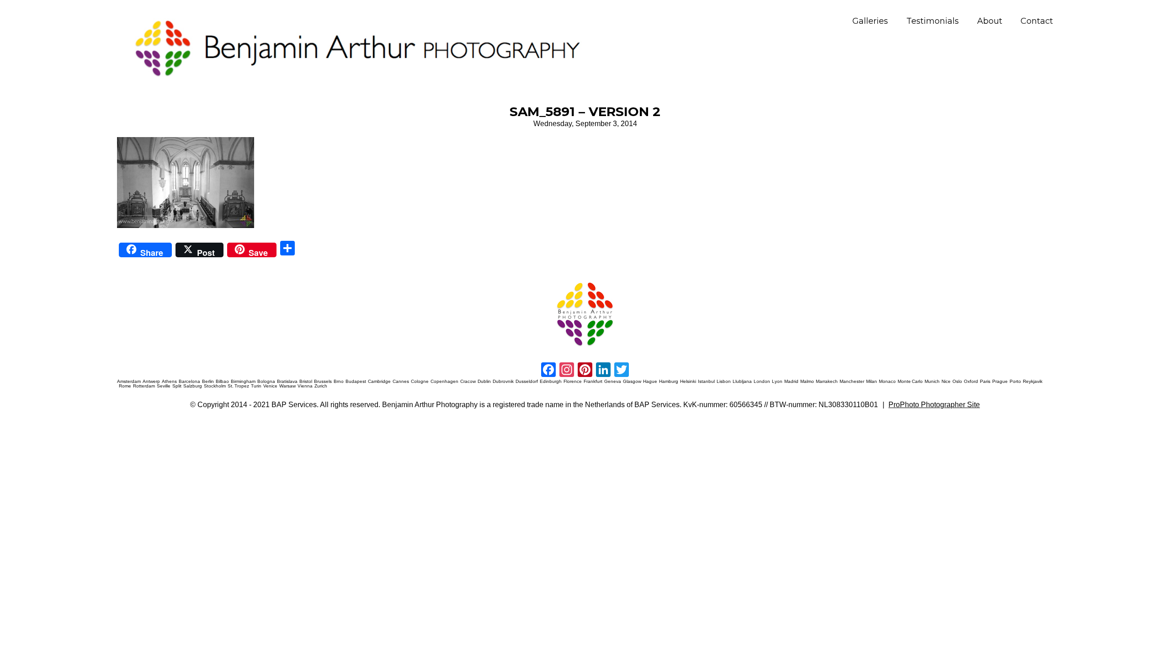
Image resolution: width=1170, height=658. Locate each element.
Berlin (208, 381)
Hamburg (668, 381)
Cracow (468, 381)
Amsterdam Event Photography (679, 281)
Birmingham (243, 381)
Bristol (305, 381)
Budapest (356, 381)
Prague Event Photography (130, 281)
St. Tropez (238, 386)
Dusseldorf (527, 381)
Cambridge (379, 381)
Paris (985, 381)
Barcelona (189, 381)
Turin (256, 386)
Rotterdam (144, 386)
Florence (573, 381)
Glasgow (632, 381)
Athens (169, 381)
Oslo (957, 381)
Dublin (484, 381)
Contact (1037, 21)
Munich (932, 381)
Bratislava (287, 381)
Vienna (305, 386)
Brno (339, 381)
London (762, 381)
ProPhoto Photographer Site (934, 405)
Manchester (852, 381)
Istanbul (706, 381)
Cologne (420, 381)
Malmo (807, 381)
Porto (1015, 381)
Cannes (401, 381)
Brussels (323, 381)
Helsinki (688, 381)
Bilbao (222, 381)
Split (176, 386)
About (989, 21)
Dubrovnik (503, 381)
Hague (650, 381)
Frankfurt (593, 381)
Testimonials (932, 21)
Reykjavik (1032, 381)
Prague (1000, 381)
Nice (946, 381)
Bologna (266, 381)
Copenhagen (444, 381)
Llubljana (742, 381)
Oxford (971, 381)
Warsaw (287, 386)
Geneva (612, 381)
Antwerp (151, 381)
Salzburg (192, 386)
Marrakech (827, 381)
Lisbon (724, 381)
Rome (125, 386)
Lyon (777, 381)
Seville (163, 386)
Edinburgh (551, 381)
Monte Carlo (910, 381)
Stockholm (215, 386)
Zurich (320, 386)
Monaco (887, 381)
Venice (270, 386)
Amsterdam (129, 381)
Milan (871, 381)
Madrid (791, 381)
